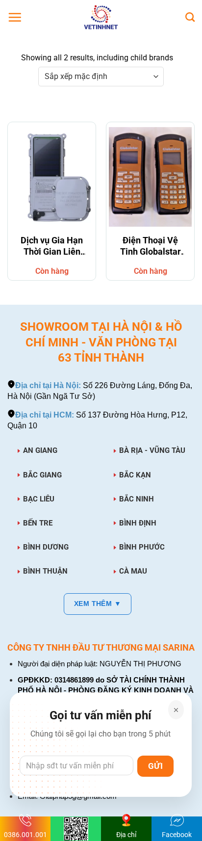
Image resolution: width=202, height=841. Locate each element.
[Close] (176, 709)
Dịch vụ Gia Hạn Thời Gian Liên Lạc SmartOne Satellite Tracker (52, 247)
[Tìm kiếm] (190, 16)
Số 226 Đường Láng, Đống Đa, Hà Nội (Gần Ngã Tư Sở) (99, 390)
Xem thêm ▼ (97, 603)
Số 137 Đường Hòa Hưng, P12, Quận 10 (97, 420)
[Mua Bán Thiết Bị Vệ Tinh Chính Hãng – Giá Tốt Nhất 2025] (101, 17)
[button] (14, 17)
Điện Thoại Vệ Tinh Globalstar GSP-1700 (150, 247)
